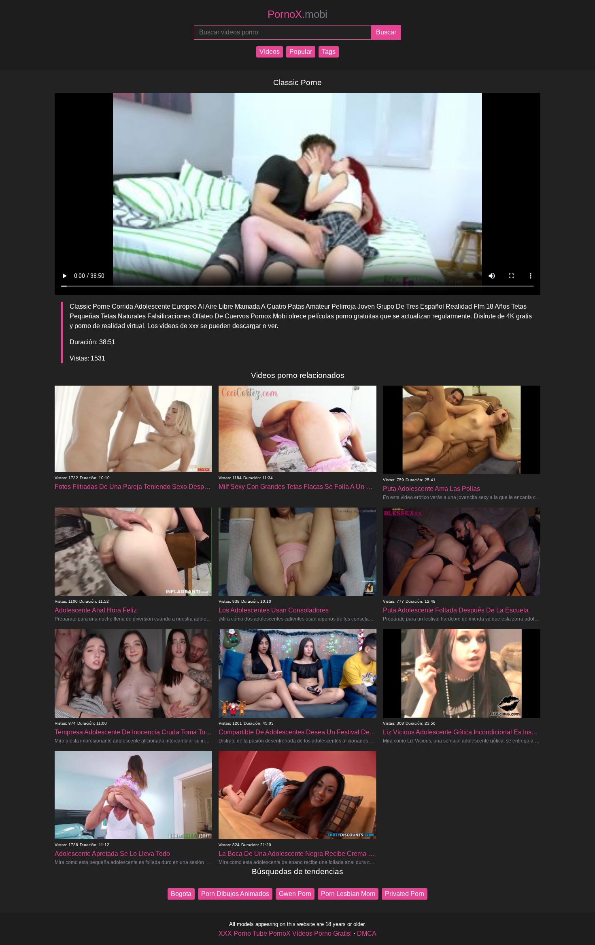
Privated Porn (404, 893)
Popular (300, 51)
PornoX (297, 14)
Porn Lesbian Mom (348, 893)
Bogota (181, 893)
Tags (329, 51)
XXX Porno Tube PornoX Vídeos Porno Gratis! (285, 933)
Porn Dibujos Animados (235, 893)
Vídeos (269, 51)
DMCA (366, 933)
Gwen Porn (295, 893)
